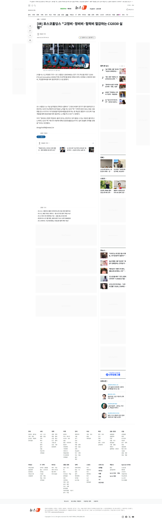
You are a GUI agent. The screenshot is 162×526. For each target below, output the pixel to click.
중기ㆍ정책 (124, 442)
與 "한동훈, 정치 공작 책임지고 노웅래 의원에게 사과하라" (96, 1)
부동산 (30, 465)
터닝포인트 (124, 476)
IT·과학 (42, 465)
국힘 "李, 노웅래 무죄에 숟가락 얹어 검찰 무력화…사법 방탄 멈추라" (61, 1)
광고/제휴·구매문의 (76, 501)
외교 (88, 431)
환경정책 (54, 447)
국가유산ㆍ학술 (67, 474)
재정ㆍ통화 (54, 436)
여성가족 (42, 451)
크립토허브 (63, 9)
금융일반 (112, 434)
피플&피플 (66, 453)
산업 (38, 19)
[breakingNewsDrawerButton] (32, 5)
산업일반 (124, 434)
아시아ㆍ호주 (66, 438)
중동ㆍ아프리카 (67, 442)
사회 (41, 431)
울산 (76, 457)
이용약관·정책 (87, 501)
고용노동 (54, 442)
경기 (76, 438)
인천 (76, 440)
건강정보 (65, 480)
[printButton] (30, 40)
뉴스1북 (123, 478)
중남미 (65, 445)
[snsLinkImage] (123, 517)
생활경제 (124, 447)
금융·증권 (113, 431)
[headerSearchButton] (35, 5)
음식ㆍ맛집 (66, 492)
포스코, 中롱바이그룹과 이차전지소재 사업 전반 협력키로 (54, 211)
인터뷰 (76, 478)
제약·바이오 (55, 470)
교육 (41, 438)
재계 (123, 436)
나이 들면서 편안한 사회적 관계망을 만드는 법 (116, 388)
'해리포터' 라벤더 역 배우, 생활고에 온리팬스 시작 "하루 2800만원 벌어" (117, 271)
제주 (76, 459)
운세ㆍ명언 (66, 484)
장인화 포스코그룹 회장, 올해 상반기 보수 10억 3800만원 (54, 218)
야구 (88, 467)
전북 (76, 449)
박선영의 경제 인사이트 (113, 413)
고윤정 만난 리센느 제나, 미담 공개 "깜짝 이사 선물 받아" (129, 1)
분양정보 (30, 472)
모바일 (41, 472)
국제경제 (65, 447)
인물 (41, 449)
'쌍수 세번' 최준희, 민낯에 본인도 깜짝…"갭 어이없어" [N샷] (111, 79)
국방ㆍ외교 (89, 434)
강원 (76, 442)
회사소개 (66, 501)
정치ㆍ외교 (101, 434)
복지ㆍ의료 (54, 467)
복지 (41, 440)
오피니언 (103, 381)
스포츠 (102, 178)
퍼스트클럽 (124, 480)
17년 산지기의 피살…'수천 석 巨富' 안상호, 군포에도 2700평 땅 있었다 (117, 286)
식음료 (123, 451)
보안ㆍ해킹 (43, 476)
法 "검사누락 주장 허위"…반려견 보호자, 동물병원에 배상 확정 (112, 102)
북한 (99, 431)
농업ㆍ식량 (54, 445)
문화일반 (65, 476)
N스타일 (77, 480)
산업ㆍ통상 (54, 438)
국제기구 (65, 451)
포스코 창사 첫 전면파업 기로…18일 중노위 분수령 (52, 216)
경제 (53, 431)
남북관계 (100, 445)
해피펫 (69, 9)
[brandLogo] (81, 7)
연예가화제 (77, 467)
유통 (123, 445)
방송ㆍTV (77, 470)
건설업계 (30, 476)
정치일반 (30, 440)
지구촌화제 (66, 455)
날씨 (41, 447)
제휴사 (112, 465)
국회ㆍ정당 (31, 436)
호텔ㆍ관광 (124, 453)
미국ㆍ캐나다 (66, 436)
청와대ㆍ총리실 (32, 434)
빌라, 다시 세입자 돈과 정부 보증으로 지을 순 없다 (116, 416)
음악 (76, 474)
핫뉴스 (102, 250)
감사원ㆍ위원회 (32, 438)
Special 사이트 (126, 465)
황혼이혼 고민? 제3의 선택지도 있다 (116, 397)
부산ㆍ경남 (77, 455)
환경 (41, 445)
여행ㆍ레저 (66, 482)
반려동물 (65, 488)
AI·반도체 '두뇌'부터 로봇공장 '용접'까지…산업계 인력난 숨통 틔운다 (76, 149)
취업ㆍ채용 (124, 455)
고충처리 (96, 501)
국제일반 (65, 457)
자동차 (123, 440)
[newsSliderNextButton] (124, 66)
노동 (41, 442)
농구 (88, 478)
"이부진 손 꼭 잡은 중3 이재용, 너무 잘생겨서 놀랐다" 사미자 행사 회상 (117, 256)
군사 (99, 436)
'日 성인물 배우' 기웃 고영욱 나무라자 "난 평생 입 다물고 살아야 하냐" (117, 279)
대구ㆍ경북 (77, 453)
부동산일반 (31, 467)
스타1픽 (123, 472)
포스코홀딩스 (41, 137)
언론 (64, 478)
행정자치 (77, 434)
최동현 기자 (43, 34)
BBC (111, 467)
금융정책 (112, 436)
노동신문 (98, 9)
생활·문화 (66, 465)
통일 (88, 436)
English (92, 9)
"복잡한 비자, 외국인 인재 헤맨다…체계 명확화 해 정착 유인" (47, 149)
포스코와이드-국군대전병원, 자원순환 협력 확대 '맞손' (53, 221)
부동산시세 (31, 474)
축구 (88, 472)
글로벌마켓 (112, 470)
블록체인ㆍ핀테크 (114, 449)
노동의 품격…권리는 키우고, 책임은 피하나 (116, 407)
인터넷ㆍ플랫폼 (44, 467)
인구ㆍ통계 (54, 440)
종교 (64, 472)
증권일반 (112, 442)
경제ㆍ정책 (54, 434)
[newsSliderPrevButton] (120, 66)
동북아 (65, 434)
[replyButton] (30, 30)
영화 (76, 472)
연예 (101, 157)
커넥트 (129, 5)
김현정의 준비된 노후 (113, 385)
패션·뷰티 (124, 449)
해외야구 (89, 470)
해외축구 (89, 474)
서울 (76, 436)
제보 (133, 5)
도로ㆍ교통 (66, 486)
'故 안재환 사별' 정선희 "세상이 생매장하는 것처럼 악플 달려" (112, 71)
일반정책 (30, 470)
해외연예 (77, 476)
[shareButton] (30, 26)
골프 (88, 480)
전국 (76, 431)
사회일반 (42, 453)
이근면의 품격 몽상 (112, 404)
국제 (64, 431)
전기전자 (124, 438)
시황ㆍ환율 (112, 445)
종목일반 (89, 482)
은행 (111, 438)
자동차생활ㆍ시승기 (68, 490)
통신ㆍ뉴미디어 (44, 470)
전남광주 (77, 451)
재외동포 (89, 438)
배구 (88, 476)
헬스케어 (54, 472)
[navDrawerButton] (29, 5)
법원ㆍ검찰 (43, 436)
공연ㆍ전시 (66, 467)
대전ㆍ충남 (77, 447)
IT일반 (41, 474)
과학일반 (42, 480)
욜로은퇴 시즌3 (111, 394)
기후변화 (65, 449)
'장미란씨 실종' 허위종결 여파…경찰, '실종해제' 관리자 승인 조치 (111, 87)
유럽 (64, 440)
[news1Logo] (35, 510)
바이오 (53, 465)
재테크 (111, 447)
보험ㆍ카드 (112, 440)
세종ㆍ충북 (77, 445)
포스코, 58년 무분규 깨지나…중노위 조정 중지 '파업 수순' (54, 213)
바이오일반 (54, 474)
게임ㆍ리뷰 (43, 478)
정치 (29, 431)
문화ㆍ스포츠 (101, 442)
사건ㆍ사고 (43, 434)
